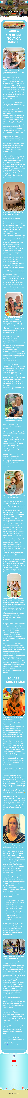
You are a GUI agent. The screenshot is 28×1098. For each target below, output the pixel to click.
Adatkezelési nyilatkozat (13, 1093)
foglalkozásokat (17, 721)
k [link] (21, 881)
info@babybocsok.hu (8, 1044)
